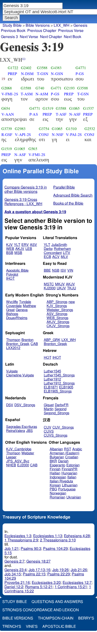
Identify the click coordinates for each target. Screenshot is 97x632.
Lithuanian (69, 485)
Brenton (27, 340)
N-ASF (75, 114)
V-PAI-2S (74, 134)
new (72, 302)
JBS (29, 431)
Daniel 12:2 (13, 587)
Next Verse (29, 37)
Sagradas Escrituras (21, 427)
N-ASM (42, 94)
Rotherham (62, 249)
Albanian (56, 449)
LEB (28, 249)
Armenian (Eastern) (64, 453)
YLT (17, 245)
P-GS (80, 73)
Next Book (72, 37)
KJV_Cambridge (18, 449)
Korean (55, 485)
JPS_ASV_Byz (17, 461)
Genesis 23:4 (15, 570)
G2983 (20, 128)
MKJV (60, 284)
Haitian (55, 473)
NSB (55, 270)
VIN (70, 270)
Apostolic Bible (59, 626)
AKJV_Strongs (58, 322)
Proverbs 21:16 (17, 583)
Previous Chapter (41, 31)
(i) (23, 58)
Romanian (57, 497)
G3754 (44, 128)
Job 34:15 (12, 574)
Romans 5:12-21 (39, 587)
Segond (60, 409)
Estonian (73, 465)
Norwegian (58, 493)
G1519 (48, 108)
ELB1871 (51, 387)
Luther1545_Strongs (59, 375)
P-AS (33, 114)
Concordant (53, 253)
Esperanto (57, 465)
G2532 (90, 128)
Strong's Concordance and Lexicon (40, 610)
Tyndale (25, 302)
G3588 (42, 67)
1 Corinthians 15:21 (71, 587)
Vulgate (12, 371)
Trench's (11, 626)
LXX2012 (13, 348)
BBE (47, 270)
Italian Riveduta (61, 481)
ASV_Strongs (57, 314)
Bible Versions (38, 25)
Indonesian (58, 477)
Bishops (12, 314)
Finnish (55, 469)
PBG (53, 489)
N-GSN (57, 73)
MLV (64, 257)
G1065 (74, 108)
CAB (34, 344)
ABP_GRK (52, 340)
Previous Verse (71, 31)
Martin (48, 409)
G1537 (88, 108)
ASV (33, 245)
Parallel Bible (64, 187)
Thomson (13, 340)
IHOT (10, 278)
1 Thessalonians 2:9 (21, 540)
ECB (47, 257)
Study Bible (12, 25)
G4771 (81, 67)
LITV (66, 253)
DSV (9, 405)
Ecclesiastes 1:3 (17, 536)
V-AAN (7, 114)
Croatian (71, 457)
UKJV (61, 288)
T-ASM (27, 94)
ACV (56, 257)
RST (67, 449)
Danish (63, 461)
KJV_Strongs (57, 306)
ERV (25, 245)
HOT (47, 357)
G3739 (6, 128)
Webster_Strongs (60, 310)
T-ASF (61, 114)
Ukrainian (73, 497)
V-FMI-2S (9, 94)
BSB (9, 253)
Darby (48, 249)
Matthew (29, 306)
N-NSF (57, 134)
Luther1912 (52, 379)
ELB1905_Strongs (58, 391)
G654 (5, 108)
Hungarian (69, 473)
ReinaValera (15, 431)
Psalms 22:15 (34, 574)
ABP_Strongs (57, 302)
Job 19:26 (60, 570)
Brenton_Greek (17, 344)
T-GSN (42, 73)
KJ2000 (50, 288)
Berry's (86, 618)
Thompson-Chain (55, 618)
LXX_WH (61, 25)
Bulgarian (57, 457)
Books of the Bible (68, 203)
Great (10, 310)
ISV (63, 270)
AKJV (19, 249)
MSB (18, 253)
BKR (53, 461)
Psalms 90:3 (31, 549)
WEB (10, 249)
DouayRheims (16, 318)
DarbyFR (62, 405)
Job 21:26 (79, 570)
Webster (27, 453)
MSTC (49, 284)
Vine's (32, 626)
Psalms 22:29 (58, 574)
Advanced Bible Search (73, 195)
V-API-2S (23, 134)
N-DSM (27, 73)
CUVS (49, 431)
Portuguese (67, 489)
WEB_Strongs (57, 318)
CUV (47, 427)
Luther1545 (52, 371)
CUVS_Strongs (55, 435)
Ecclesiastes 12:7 (77, 583)
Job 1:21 (11, 549)
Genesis (80, 25)
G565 (32, 148)
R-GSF (6, 134)
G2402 (26, 67)
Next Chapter (51, 37)
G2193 (69, 88)
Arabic (77, 449)
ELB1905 (66, 387)
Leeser (11, 457)
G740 (40, 88)
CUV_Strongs (63, 427)
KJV (9, 245)
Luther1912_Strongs (59, 383)
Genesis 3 (9, 37)
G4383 (56, 67)
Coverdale (14, 306)
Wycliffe (12, 302)
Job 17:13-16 (39, 570)
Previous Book (13, 31)
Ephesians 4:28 (77, 536)
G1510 (71, 128)
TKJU (71, 288)
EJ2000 (23, 465)
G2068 (6, 88)
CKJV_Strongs (58, 326)
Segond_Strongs (56, 413)
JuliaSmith (59, 245)
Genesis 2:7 (14, 561)
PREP (12, 73)
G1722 (13, 67)
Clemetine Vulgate (20, 375)
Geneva (22, 310)
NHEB (11, 465)
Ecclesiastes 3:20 (46, 583)
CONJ (44, 134)
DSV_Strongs (24, 405)
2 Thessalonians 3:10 (58, 540)
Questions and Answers (57, 602)
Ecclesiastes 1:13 (47, 536)
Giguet (49, 405)
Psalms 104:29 (55, 549)
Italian (71, 477)
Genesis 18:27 (38, 561)
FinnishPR (69, 469)
